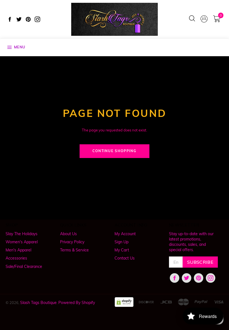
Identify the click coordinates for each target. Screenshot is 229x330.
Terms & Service (74, 250)
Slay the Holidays (21, 233)
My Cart (122, 250)
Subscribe (200, 262)
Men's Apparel (18, 250)
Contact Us (125, 258)
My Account (125, 233)
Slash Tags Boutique (38, 302)
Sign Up (121, 241)
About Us (68, 233)
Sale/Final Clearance (24, 266)
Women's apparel (22, 241)
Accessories (16, 258)
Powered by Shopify (76, 302)
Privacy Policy (72, 241)
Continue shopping (114, 151)
